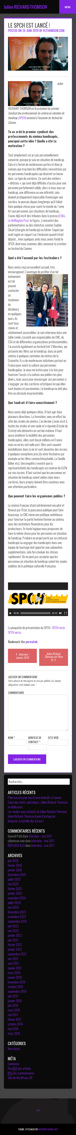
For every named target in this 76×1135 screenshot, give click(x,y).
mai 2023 (13, 930)
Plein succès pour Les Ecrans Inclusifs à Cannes (34, 797)
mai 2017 (13, 1014)
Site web (53, 737)
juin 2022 (13, 940)
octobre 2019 (15, 986)
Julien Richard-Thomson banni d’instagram (31, 816)
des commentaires (21, 1073)
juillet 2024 (14, 902)
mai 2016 (13, 1028)
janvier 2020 (15, 977)
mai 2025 (13, 884)
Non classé (14, 1048)
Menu (68, 7)
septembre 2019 (17, 991)
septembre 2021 (17, 954)
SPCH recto (58, 627)
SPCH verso (14, 632)
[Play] (10, 613)
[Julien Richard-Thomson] (25, 10)
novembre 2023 (17, 916)
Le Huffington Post (18, 220)
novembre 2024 (17, 898)
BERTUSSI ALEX (16, 845)
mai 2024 (13, 907)
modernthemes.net (48, 1129)
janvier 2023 (15, 935)
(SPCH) (22, 117)
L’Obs (62, 215)
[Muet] (60, 613)
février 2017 (14, 1019)
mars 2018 (14, 1010)
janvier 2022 (15, 949)
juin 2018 (13, 1005)
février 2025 (15, 888)
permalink (31, 641)
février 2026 (15, 865)
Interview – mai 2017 (40, 836)
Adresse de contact (34, 739)
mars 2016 (14, 1033)
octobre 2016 (15, 1024)
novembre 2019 (16, 982)
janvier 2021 (15, 968)
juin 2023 (13, 926)
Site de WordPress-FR (20, 1077)
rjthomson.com (54, 30)
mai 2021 (13, 958)
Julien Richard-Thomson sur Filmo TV (53, 656)
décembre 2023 (17, 912)
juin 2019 (13, 996)
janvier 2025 (15, 893)
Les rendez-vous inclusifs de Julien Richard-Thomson (37, 811)
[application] (38, 599)
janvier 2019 (15, 1000)
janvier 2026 (15, 870)
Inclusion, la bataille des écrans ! (26, 821)
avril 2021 (13, 963)
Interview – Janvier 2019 (23, 656)
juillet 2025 (14, 879)
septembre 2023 (17, 921)
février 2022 (15, 944)
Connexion (13, 1063)
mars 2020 (14, 972)
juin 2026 (13, 860)
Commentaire (16, 692)
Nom (11, 737)
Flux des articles (19, 1068)
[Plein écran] (65, 613)
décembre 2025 (17, 874)
